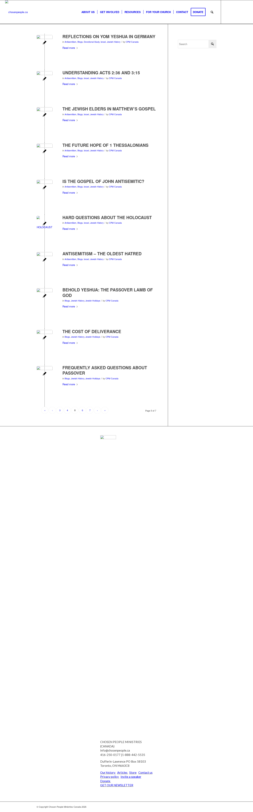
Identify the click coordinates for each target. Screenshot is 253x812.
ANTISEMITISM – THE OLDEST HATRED (102, 253)
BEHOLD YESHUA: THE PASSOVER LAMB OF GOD (107, 292)
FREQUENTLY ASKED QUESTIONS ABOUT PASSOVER (104, 370)
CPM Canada (132, 41)
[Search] (212, 12)
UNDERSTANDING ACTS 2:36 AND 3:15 (101, 72)
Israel (103, 41)
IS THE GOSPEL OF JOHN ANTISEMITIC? (103, 181)
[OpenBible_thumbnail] (45, 188)
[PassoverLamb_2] (45, 296)
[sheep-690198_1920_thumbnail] (45, 43)
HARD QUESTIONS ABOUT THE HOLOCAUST (107, 217)
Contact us (145, 772)
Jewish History (113, 41)
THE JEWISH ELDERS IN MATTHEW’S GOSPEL (109, 109)
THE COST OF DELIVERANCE (91, 331)
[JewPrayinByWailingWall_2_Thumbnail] (45, 152)
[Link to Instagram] (245, 12)
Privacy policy (109, 776)
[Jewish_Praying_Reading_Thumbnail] (45, 115)
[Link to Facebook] (233, 12)
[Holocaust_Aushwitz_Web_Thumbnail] (45, 224)
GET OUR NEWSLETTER (116, 785)
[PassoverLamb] (45, 338)
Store (133, 772)
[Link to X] (227, 12)
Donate (105, 781)
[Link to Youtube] (239, 12)
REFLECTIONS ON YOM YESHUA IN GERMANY (108, 36)
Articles (122, 772)
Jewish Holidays (92, 300)
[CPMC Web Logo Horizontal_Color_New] (16, 12)
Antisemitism (70, 41)
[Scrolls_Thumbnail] (45, 79)
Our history (107, 772)
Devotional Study (91, 41)
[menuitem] (88, 12)
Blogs (80, 41)
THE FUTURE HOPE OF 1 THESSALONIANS (105, 145)
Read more (68, 48)
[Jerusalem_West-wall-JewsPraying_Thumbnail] (45, 260)
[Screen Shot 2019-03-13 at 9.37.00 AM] (45, 374)
